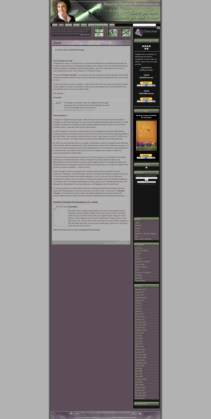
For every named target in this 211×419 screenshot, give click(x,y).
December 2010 (140, 322)
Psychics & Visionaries (143, 272)
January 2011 (140, 319)
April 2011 (139, 311)
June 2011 (138, 306)
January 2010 (140, 352)
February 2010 (140, 349)
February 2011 (140, 316)
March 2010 (139, 346)
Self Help (138, 275)
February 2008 (140, 387)
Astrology (138, 248)
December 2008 (140, 379)
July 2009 (138, 368)
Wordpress (88, 417)
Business (138, 253)
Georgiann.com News (142, 261)
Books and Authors (141, 250)
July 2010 (138, 335)
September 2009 (140, 363)
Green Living (139, 264)
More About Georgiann (143, 239)
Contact (76, 25)
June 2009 (138, 371)
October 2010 (140, 327)
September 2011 (140, 297)
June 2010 (138, 338)
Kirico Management (90, 148)
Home (55, 25)
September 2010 (140, 330)
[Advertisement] (91, 236)
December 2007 (140, 393)
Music (137, 269)
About (61, 25)
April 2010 (139, 344)
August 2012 (139, 292)
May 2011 (138, 308)
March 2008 (139, 384)
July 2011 (138, 303)
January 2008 (140, 390)
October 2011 (140, 295)
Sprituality (138, 278)
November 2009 (140, 357)
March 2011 (139, 314)
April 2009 (139, 376)
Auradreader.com (90, 110)
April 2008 (139, 382)
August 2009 (139, 365)
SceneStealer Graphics (131, 417)
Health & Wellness (141, 267)
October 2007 (140, 398)
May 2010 (138, 341)
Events (84, 25)
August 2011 (139, 300)
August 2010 (139, 333)
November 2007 (140, 395)
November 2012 (140, 289)
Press (112, 25)
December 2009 (140, 355)
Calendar (68, 25)
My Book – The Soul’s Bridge (98, 25)
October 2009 (140, 360)
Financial (138, 259)
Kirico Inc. (104, 417)
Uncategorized (140, 280)
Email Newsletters (144, 184)
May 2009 (138, 374)
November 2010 (140, 325)
